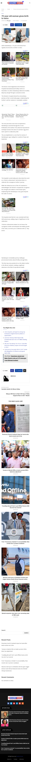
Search (3, 630)
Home (3, 9)
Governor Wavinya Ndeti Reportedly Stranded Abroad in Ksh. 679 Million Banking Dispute (15, 339)
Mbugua (9, 20)
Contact (15, 759)
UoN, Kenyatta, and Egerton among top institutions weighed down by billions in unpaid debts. (14, 333)
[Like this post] (12, 24)
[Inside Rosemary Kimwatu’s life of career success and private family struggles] (4, 722)
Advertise (21, 759)
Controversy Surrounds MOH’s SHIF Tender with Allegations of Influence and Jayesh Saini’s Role (15, 351)
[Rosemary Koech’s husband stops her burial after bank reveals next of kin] (15, 418)
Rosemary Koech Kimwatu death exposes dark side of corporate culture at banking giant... (19, 713)
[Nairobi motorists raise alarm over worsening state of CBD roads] (15, 597)
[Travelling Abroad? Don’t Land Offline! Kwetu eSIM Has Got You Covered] (15, 490)
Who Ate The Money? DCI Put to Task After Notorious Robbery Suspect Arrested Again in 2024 (15, 345)
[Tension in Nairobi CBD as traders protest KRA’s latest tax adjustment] (15, 454)
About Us (9, 759)
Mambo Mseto (20, 756)
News (8, 9)
